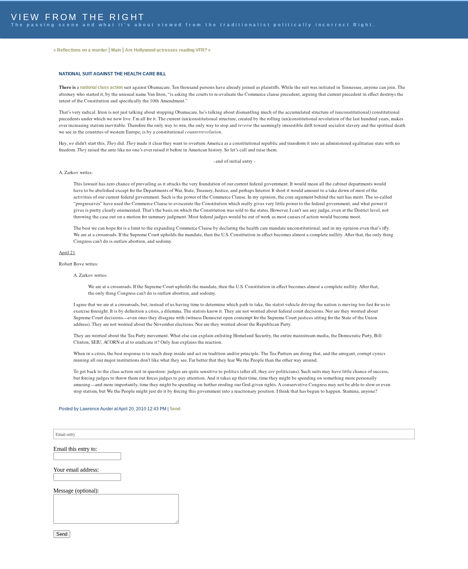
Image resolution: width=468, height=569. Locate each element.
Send (175, 408)
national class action (101, 87)
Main (116, 50)
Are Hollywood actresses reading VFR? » (168, 50)
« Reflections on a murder (80, 50)
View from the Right (78, 17)
